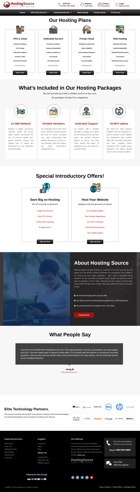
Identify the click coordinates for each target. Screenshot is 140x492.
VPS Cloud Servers (38, 12)
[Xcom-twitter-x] (77, 477)
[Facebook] (73, 477)
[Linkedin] (82, 477)
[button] (20, 73)
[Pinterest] (91, 477)
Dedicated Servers (62, 12)
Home (22, 12)
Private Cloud (99, 12)
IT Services (115, 12)
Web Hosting (82, 12)
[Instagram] (87, 477)
